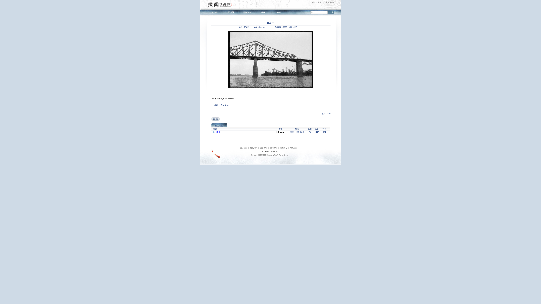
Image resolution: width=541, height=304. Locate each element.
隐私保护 (253, 148)
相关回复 (219, 126)
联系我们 (293, 148)
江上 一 (219, 132)
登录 (319, 2)
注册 (313, 2)
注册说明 (263, 148)
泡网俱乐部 (221, 4)
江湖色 (246, 27)
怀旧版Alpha (329, 2)
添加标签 (225, 105)
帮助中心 (283, 148)
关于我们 (243, 148)
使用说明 (273, 148)
